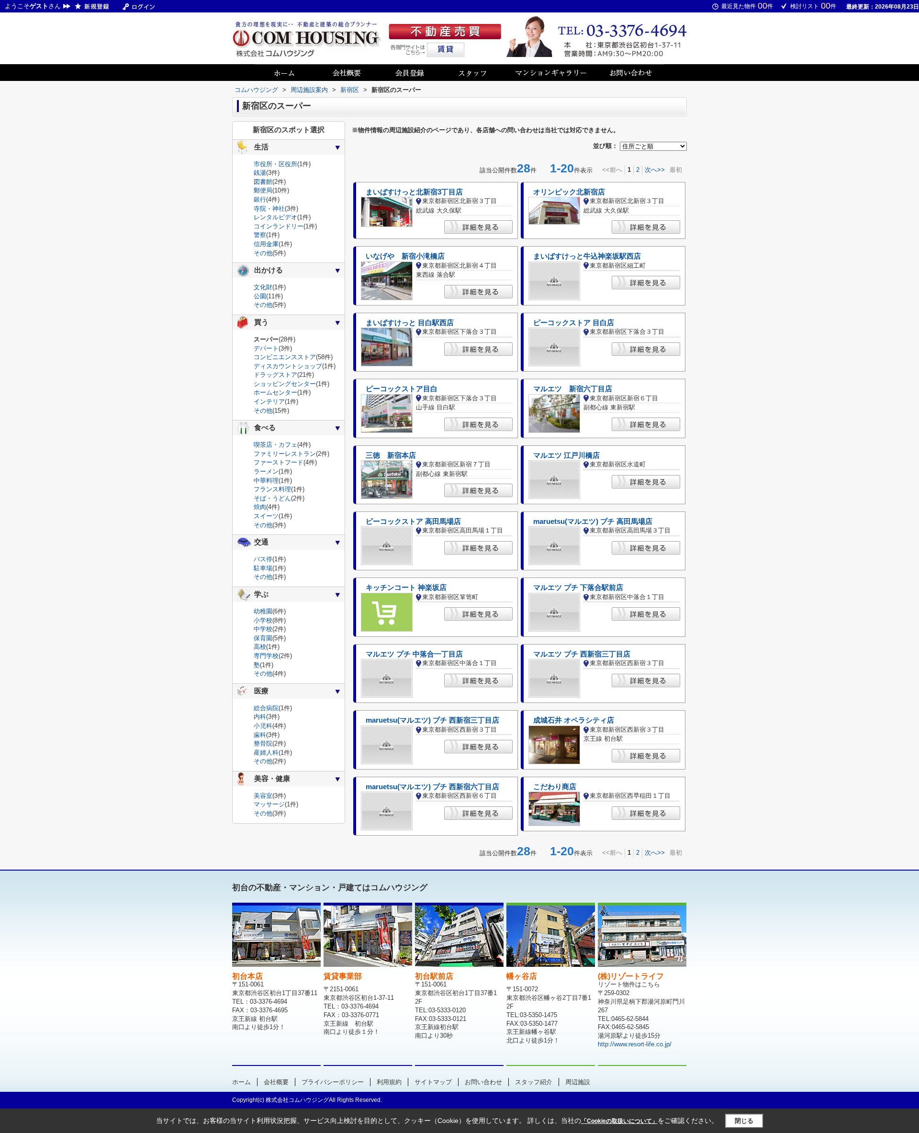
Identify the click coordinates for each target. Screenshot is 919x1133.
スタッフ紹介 (533, 1082)
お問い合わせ (483, 1082)
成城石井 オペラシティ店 (573, 720)
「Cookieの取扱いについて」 (619, 1121)
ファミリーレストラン (285, 453)
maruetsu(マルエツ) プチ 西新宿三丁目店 (432, 720)
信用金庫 (266, 244)
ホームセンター (275, 392)
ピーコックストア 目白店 (573, 323)
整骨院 (263, 743)
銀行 (260, 199)
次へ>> (655, 169)
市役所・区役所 (275, 164)
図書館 (263, 181)
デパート (266, 348)
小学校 (263, 620)
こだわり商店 (554, 787)
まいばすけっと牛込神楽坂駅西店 (587, 256)
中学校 (263, 629)
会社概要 (276, 1082)
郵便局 (263, 190)
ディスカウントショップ (288, 366)
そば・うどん (272, 498)
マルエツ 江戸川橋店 (566, 455)
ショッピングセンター (285, 383)
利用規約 (389, 1082)
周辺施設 (577, 1082)
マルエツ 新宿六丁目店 (572, 389)
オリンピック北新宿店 (569, 192)
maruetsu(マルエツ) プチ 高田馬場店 (592, 521)
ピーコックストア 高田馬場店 (413, 521)
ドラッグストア (275, 374)
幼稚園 (263, 611)
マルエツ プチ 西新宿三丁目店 (581, 654)
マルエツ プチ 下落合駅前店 (578, 587)
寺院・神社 (269, 208)
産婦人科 (266, 752)
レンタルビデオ (275, 217)
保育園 (263, 638)
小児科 (263, 725)
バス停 (263, 559)
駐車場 (263, 568)
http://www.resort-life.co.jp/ (635, 1044)
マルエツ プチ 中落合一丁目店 (414, 654)
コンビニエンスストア (285, 357)
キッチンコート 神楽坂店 (406, 587)
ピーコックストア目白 (401, 389)
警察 (260, 234)
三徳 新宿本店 (391, 455)
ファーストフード (278, 462)
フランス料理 (272, 489)
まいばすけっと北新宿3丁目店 (414, 192)
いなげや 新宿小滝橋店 (405, 256)
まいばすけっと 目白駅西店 (410, 323)
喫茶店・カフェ (275, 444)
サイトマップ (433, 1082)
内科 (260, 716)
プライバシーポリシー (333, 1082)
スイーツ (266, 516)
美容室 (263, 795)
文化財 (263, 287)
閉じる (744, 1120)
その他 (263, 253)
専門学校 (266, 655)
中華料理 (266, 480)
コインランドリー (278, 226)
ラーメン (266, 471)
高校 (260, 646)
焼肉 (260, 506)
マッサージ (269, 804)
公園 (260, 296)
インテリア (269, 401)
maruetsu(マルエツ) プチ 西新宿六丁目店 (432, 787)
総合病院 (266, 708)
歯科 (260, 734)
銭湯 (260, 172)
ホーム (241, 1082)
